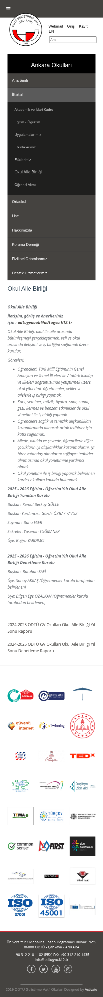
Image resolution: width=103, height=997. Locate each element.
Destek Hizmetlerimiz (29, 273)
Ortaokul (19, 201)
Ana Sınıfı (20, 80)
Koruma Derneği (25, 244)
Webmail (55, 26)
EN (51, 31)
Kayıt (83, 26)
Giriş (71, 26)
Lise (15, 216)
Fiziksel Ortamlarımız (29, 259)
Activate (91, 989)
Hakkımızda (22, 230)
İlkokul (17, 94)
